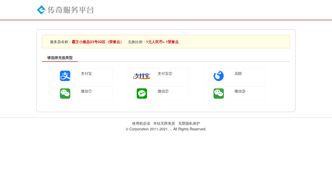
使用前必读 (141, 123)
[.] (65, 9)
